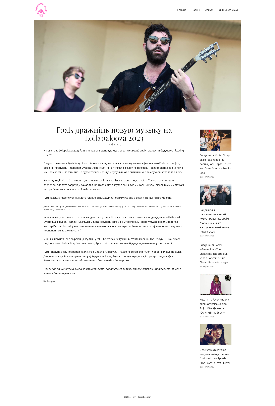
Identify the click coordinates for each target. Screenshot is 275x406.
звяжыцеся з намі (228, 9)
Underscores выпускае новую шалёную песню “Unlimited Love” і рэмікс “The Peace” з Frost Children (215, 356)
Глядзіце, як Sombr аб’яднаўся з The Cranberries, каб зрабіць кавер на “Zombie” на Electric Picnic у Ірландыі (214, 254)
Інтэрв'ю (51, 281)
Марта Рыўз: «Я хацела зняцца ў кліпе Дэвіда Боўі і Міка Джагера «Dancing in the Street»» (214, 306)
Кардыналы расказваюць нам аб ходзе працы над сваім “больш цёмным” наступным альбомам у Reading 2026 (215, 221)
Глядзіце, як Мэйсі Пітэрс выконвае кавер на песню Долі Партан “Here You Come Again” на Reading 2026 (215, 164)
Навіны (196, 9)
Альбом (209, 9)
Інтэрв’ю (181, 9)
